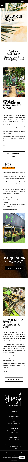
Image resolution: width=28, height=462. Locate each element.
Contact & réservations (14, 423)
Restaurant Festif (14, 414)
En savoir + (14, 460)
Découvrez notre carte (14, 155)
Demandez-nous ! (14, 379)
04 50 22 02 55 (23, 1)
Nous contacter (14, 268)
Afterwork (14, 411)
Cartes (14, 418)
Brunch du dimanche (14, 416)
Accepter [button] (22, 457)
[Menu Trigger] (2, 5)
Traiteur (14, 421)
